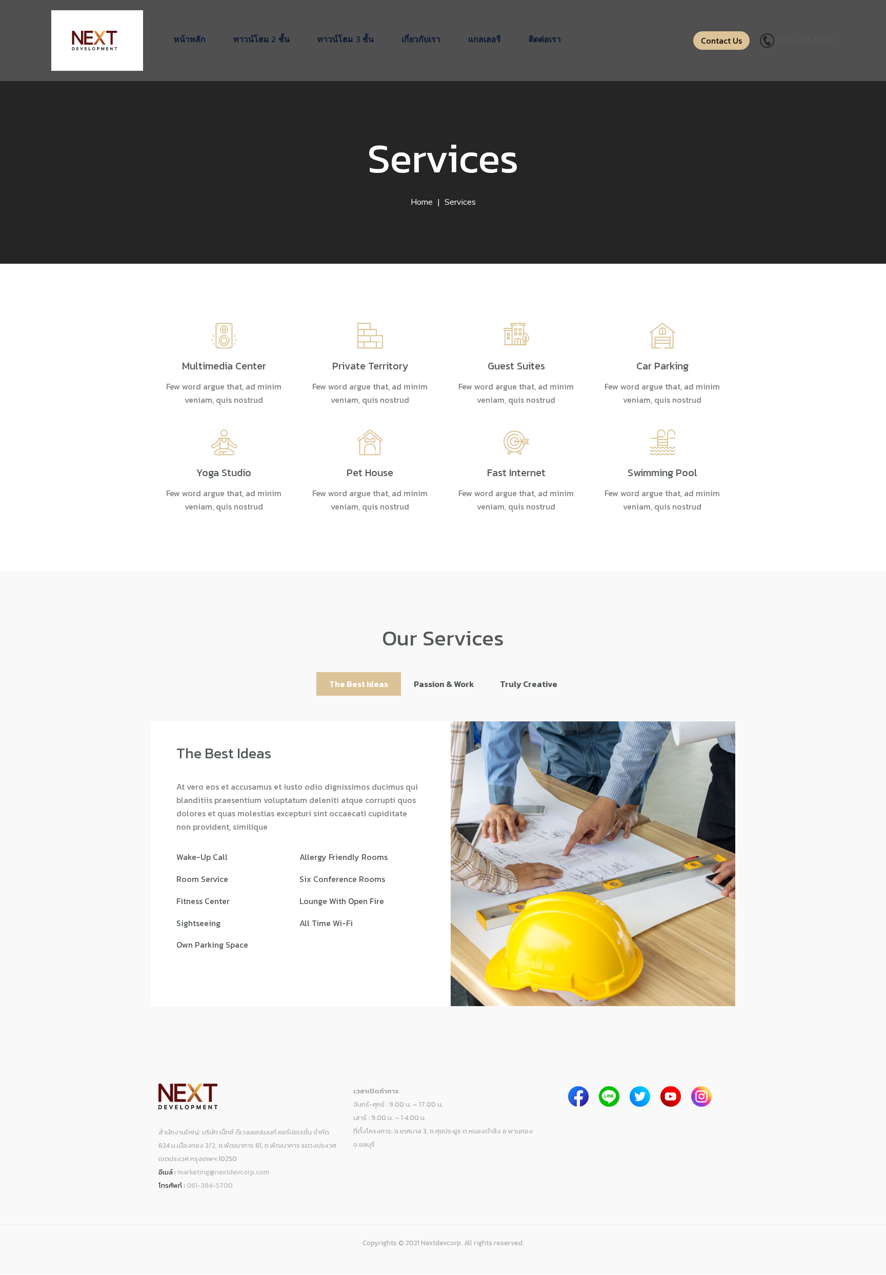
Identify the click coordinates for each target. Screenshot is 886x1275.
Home (422, 202)
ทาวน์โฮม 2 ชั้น (261, 39)
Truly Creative (528, 684)
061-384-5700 (806, 40)
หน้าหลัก (190, 39)
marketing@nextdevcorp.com (223, 1172)
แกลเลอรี (484, 39)
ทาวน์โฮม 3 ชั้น (345, 39)
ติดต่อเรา (545, 39)
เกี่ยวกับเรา (420, 39)
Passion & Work (444, 684)
